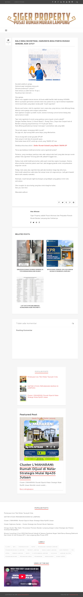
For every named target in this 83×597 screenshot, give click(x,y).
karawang (54, 553)
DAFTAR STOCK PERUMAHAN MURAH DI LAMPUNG (22, 517)
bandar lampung (17, 553)
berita (28, 553)
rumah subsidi (60, 556)
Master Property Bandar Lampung (43, 418)
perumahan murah (11, 556)
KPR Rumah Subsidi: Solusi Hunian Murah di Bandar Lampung (60, 270)
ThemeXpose (73, 594)
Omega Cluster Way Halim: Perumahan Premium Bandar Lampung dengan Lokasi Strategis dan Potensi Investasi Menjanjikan (38, 528)
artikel (7, 553)
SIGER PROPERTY (23, 594)
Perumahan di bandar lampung (48, 546)
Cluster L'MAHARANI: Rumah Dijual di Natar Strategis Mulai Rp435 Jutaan (43, 396)
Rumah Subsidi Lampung (49, 550)
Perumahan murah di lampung (15, 550)
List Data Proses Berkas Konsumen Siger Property (30, 306)
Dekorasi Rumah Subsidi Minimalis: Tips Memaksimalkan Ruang (30, 270)
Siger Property (64, 550)
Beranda (7, 2)
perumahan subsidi (26, 556)
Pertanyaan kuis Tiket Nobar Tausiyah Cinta (43, 377)
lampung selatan (65, 553)
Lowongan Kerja (23, 546)
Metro (33, 546)
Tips (72, 550)
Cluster (7, 546)
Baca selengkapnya (26, 489)
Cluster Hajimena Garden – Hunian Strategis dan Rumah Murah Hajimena (28, 524)
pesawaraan (38, 556)
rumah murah (49, 556)
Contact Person (19, 2)
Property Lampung (33, 550)
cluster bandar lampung (40, 553)
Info (14, 546)
